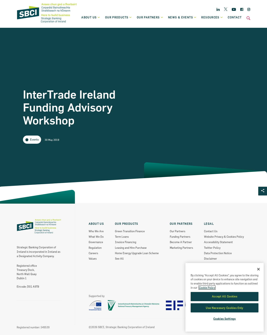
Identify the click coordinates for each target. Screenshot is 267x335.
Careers (93, 253)
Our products (116, 17)
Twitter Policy (212, 247)
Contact (235, 17)
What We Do (96, 236)
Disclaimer (210, 258)
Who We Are (96, 231)
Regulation (95, 247)
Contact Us (210, 231)
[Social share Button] (262, 191)
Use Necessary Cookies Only (224, 308)
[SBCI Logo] (47, 23)
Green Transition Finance (130, 231)
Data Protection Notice (218, 253)
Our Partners (177, 231)
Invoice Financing (125, 242)
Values (93, 258)
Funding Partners (180, 236)
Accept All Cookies (224, 296)
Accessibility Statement (218, 242)
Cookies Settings (224, 319)
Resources (210, 17)
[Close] (258, 269)
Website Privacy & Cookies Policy (224, 236)
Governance (96, 242)
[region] (224, 297)
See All (119, 258)
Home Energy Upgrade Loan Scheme (137, 253)
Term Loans (122, 236)
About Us (89, 17)
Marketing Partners (181, 247)
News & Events (180, 17)
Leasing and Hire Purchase (131, 247)
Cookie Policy (207, 287)
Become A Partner (181, 242)
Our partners (148, 17)
